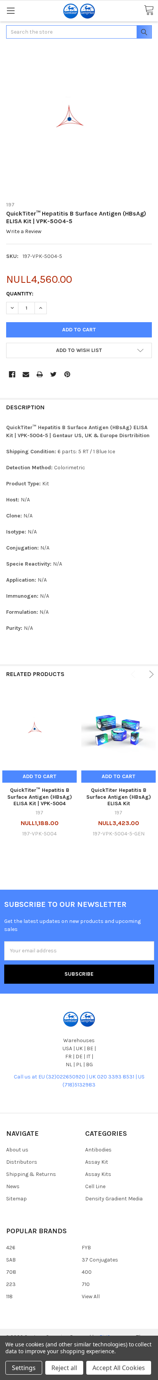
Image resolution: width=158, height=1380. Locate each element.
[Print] (40, 374)
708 (11, 1272)
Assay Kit (96, 1162)
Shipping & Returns (31, 1174)
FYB (86, 1247)
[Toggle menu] (10, 10)
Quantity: (19, 293)
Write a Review (23, 232)
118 (9, 1296)
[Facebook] (12, 374)
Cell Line (95, 1186)
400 (87, 1272)
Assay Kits (98, 1174)
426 (10, 1247)
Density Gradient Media (114, 1198)
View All (91, 1296)
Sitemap (16, 1198)
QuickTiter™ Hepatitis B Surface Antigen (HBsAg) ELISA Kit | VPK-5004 (39, 797)
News (13, 1186)
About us (17, 1149)
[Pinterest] (67, 374)
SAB (11, 1260)
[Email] (26, 374)
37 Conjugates (100, 1260)
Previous (134, 674)
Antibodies (98, 1149)
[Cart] (149, 10)
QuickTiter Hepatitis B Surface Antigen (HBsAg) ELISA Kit (118, 797)
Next (150, 674)
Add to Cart (39, 776)
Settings (24, 1368)
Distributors (21, 1162)
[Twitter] (53, 374)
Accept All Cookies (118, 1368)
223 (11, 1284)
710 (86, 1284)
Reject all (64, 1368)
